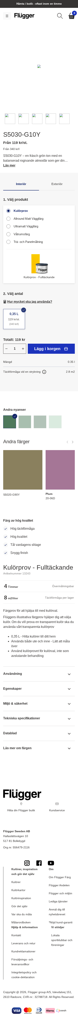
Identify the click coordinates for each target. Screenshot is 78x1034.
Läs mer (9, 165)
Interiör (21, 184)
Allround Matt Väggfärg (28, 218)
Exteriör (57, 184)
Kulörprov (21, 210)
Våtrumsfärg (22, 234)
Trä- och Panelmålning (28, 241)
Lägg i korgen (47, 348)
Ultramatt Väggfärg (26, 226)
